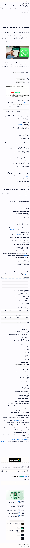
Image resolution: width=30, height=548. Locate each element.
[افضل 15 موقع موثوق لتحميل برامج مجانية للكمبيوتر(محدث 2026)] (22, 471)
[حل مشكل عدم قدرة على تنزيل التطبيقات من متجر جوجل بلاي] (8, 471)
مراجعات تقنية (19, 505)
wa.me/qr (18, 234)
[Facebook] (28, 544)
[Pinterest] (19, 544)
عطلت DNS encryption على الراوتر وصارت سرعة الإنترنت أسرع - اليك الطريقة (15, 510)
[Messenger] (23, 544)
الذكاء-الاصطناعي (18, 515)
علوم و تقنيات (26, 1)
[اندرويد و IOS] (27, 474)
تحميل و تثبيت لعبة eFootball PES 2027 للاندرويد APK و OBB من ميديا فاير (16, 513)
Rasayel (25, 66)
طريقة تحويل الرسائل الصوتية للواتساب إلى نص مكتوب (20, 439)
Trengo (28, 66)
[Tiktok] (20, 544)
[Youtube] (24, 544)
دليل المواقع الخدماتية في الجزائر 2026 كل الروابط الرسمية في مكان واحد (15, 502)
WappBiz (22, 144)
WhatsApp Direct (9, 118)
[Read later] (2, 11)
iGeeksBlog (25, 102)
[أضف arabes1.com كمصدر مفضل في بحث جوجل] (15, 460)
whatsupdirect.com (21, 124)
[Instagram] (22, 544)
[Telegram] (26, 544)
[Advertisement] (15, 19)
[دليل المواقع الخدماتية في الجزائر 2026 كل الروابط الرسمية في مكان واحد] (15, 495)
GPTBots (11, 229)
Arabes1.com (3, 441)
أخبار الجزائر (19, 501)
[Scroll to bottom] (1, 544)
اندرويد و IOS (19, 512)
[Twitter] (27, 544)
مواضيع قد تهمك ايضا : (26, 277)
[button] (28, 1)
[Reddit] (18, 544)
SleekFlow (25, 144)
